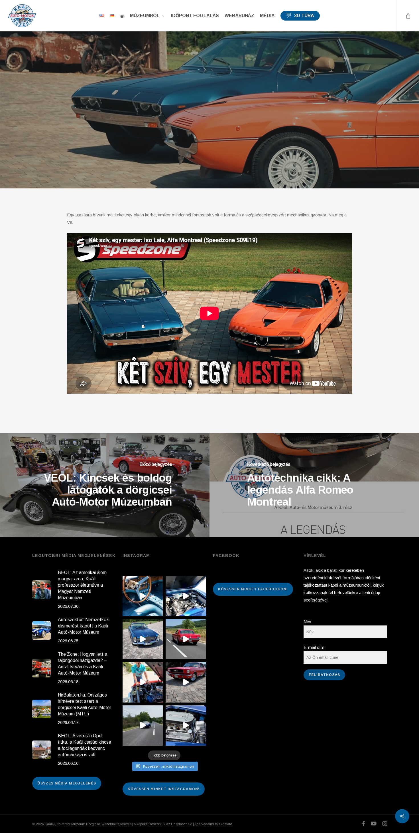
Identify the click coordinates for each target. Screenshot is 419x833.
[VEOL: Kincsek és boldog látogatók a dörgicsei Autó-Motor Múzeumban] (105, 485)
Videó (209, 122)
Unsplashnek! (181, 824)
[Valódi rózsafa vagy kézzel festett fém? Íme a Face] (143, 596)
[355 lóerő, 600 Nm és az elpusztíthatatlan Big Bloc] (186, 596)
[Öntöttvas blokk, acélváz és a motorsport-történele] (186, 725)
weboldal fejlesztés (116, 824)
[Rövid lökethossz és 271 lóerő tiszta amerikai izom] (143, 682)
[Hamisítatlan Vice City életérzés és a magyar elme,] (186, 682)
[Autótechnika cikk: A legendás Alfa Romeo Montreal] (314, 485)
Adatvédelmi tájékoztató (213, 824)
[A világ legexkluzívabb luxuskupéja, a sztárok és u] (143, 639)
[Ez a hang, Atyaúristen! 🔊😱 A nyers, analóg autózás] (143, 725)
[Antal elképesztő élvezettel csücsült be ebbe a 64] (186, 639)
